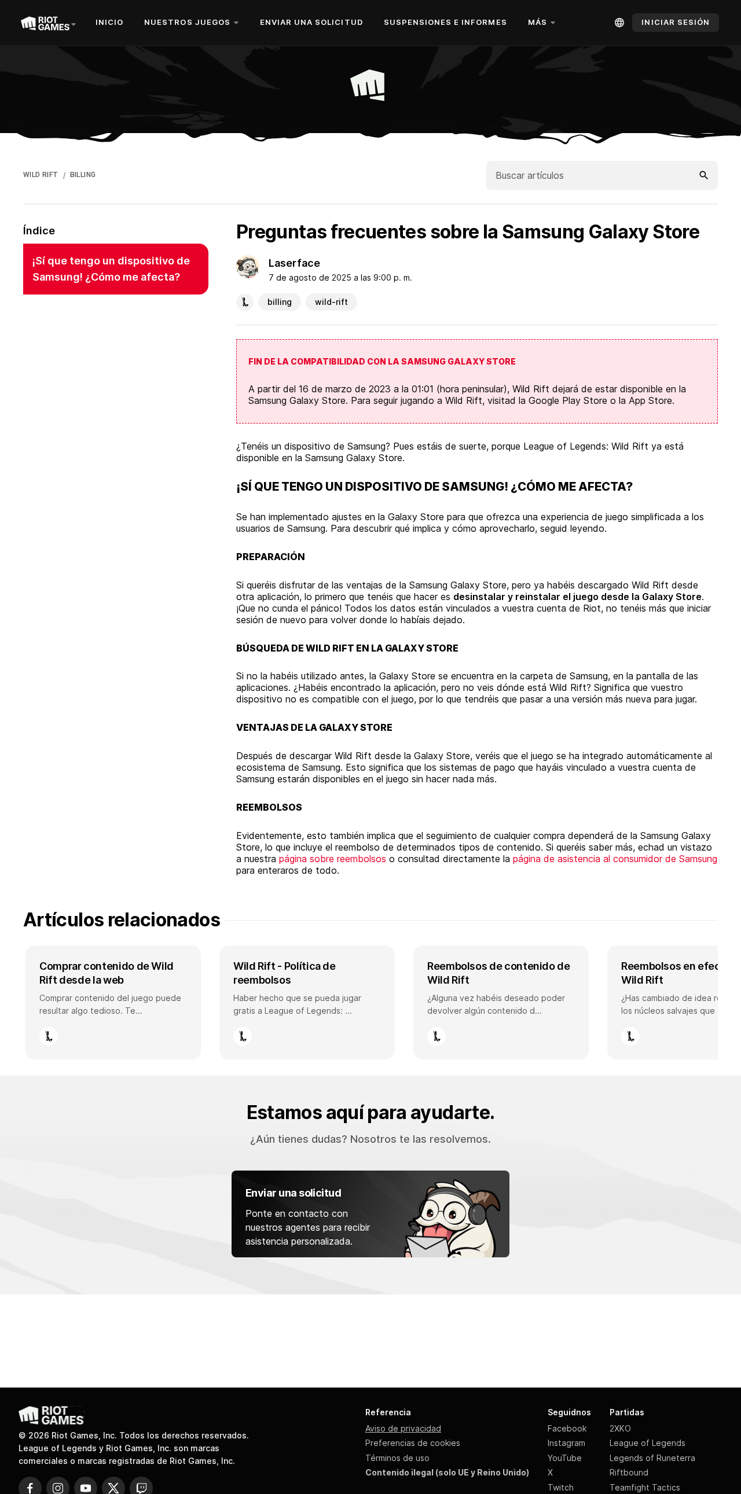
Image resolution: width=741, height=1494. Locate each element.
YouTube (565, 1458)
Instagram (566, 1443)
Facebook (567, 1428)
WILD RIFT (40, 175)
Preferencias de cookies (412, 1443)
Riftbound (629, 1472)
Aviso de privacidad (403, 1428)
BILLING (83, 175)
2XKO (620, 1428)
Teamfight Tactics (645, 1487)
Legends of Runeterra (652, 1458)
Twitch (561, 1487)
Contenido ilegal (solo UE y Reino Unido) (447, 1472)
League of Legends (647, 1443)
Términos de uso (397, 1458)
